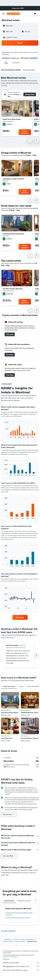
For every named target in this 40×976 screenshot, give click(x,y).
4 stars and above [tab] (9, 686)
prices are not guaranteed (10, 956)
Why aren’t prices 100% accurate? (15, 970)
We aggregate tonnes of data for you (16, 966)
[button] (37, 8)
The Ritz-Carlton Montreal (13, 289)
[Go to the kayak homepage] (13, 13)
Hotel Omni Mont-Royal (12, 119)
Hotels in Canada (8, 941)
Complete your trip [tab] (24, 901)
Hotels (16, 939)
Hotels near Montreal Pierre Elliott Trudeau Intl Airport (19, 914)
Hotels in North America (27, 939)
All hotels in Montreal (8, 931)
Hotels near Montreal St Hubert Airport (18, 918)
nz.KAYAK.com (8, 939)
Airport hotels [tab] (9, 901)
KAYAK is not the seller (11, 963)
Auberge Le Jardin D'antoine (13, 179)
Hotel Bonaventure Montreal (13, 234)
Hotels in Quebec (20, 941)
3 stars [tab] (21, 686)
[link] (10, 334)
